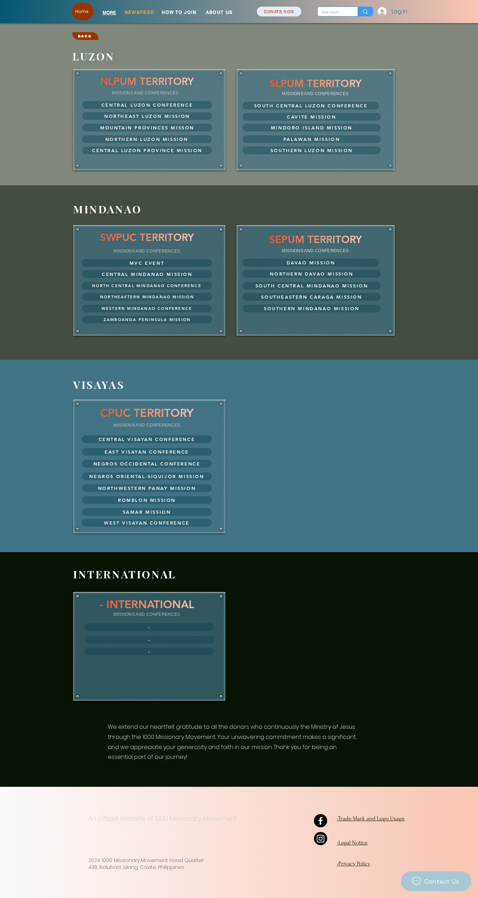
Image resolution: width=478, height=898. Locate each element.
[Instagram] (320, 838)
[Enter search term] (365, 11)
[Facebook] (320, 820)
